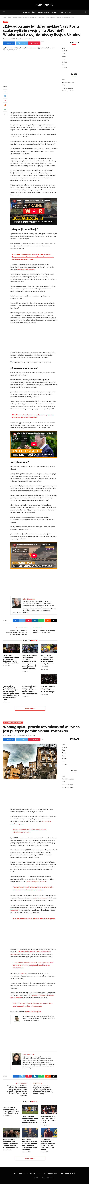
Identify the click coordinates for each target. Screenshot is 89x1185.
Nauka (46, 12)
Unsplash (38, 1012)
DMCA (63, 85)
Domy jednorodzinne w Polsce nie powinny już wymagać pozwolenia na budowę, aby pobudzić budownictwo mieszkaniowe (33, 965)
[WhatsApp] (5, 110)
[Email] (5, 114)
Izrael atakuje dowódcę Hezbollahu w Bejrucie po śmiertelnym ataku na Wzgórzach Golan (11, 659)
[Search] (85, 12)
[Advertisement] (37, 98)
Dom (20, 12)
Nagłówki (26, 12)
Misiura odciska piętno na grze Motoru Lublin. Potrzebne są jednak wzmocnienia (30, 1119)
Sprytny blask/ (30, 1012)
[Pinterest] (5, 101)
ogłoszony (24, 973)
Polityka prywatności (68, 91)
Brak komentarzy (22, 39)
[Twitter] (5, 96)
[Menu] (4, 12)
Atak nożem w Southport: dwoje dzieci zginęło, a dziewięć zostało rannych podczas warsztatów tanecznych (47, 661)
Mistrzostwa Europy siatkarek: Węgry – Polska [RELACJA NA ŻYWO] (48, 1119)
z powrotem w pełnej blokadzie (36, 881)
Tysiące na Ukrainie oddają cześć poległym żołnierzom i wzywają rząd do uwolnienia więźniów (30, 690)
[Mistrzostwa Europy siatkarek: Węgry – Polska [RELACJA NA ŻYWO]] (49, 1109)
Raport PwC (14, 910)
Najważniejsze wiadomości (13, 722)
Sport (61, 12)
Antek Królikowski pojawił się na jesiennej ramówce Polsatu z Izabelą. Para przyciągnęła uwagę (48, 1144)
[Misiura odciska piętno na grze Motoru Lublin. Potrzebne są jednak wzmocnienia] (30, 1109)
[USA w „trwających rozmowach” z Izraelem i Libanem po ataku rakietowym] (49, 679)
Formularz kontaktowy (68, 82)
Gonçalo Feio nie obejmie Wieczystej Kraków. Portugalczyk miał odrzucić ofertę (11, 1110)
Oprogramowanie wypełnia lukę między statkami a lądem (44, 631)
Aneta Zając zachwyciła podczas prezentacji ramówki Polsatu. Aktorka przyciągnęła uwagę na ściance (29, 1144)
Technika (54, 12)
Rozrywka (68, 12)
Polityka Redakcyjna (67, 88)
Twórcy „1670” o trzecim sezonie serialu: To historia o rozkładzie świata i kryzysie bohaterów (10, 1143)
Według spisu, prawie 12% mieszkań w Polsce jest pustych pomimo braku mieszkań (16, 632)
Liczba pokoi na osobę (42, 898)
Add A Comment (30, 708)
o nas (63, 80)
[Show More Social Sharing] (42, 43)
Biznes (40, 12)
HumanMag (41, 1178)
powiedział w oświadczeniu (26, 270)
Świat (34, 12)
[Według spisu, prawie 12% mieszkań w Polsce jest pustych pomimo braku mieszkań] (30, 761)
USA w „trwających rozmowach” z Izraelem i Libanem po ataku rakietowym (49, 689)
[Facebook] (5, 91)
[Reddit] (5, 105)
